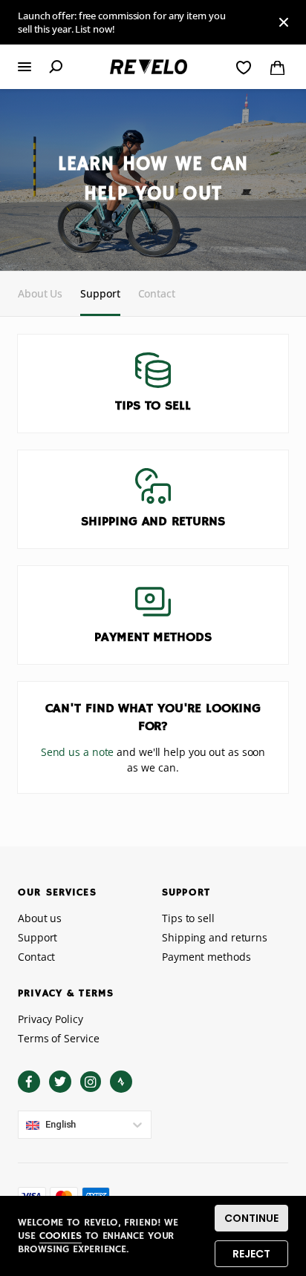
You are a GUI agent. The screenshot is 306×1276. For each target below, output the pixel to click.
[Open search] (55, 66)
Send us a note (77, 752)
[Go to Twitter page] (60, 1082)
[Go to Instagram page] (90, 1081)
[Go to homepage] (148, 67)
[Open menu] (24, 66)
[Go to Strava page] (121, 1082)
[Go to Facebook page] (29, 1082)
